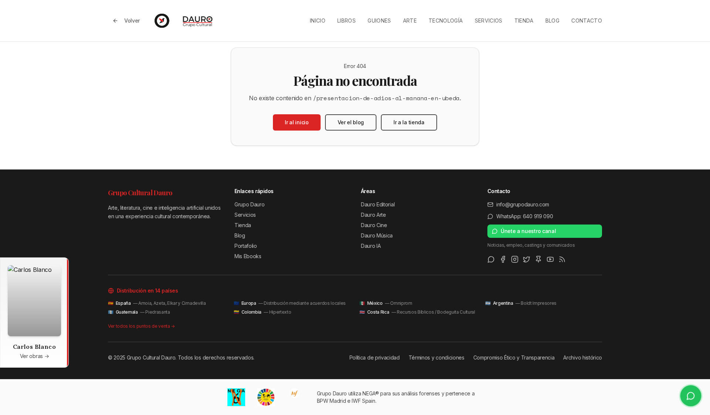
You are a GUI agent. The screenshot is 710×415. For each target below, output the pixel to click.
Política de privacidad (374, 357)
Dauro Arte (373, 215)
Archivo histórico (582, 357)
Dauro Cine (374, 225)
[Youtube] (550, 259)
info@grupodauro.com (522, 204)
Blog (552, 20)
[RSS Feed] (562, 259)
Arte (410, 20)
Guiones (379, 20)
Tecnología (446, 20)
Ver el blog (351, 122)
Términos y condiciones (436, 357)
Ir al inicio (296, 122)
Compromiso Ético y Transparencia (514, 357)
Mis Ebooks (247, 256)
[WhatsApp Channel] (491, 259)
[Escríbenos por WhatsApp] (690, 395)
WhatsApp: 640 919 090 (524, 216)
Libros (346, 20)
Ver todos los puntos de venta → (141, 326)
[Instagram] (514, 259)
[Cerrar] (61, 265)
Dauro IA (371, 246)
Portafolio (245, 246)
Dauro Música (377, 235)
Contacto (586, 20)
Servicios (489, 20)
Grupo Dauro (249, 204)
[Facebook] (503, 259)
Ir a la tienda (409, 122)
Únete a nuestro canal (528, 231)
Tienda (524, 20)
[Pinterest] (538, 259)
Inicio (317, 20)
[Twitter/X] (526, 259)
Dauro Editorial (378, 204)
